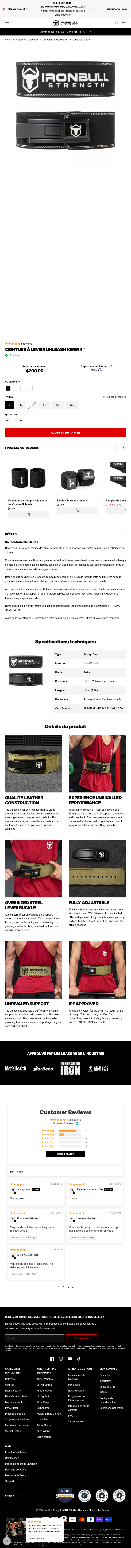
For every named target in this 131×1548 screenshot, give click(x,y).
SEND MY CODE (34, 794)
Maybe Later (34, 804)
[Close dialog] (124, 738)
